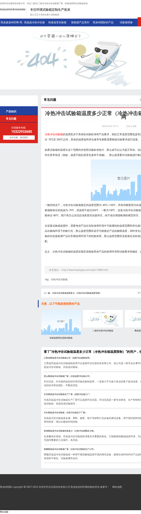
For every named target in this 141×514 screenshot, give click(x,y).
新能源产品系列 (80, 22)
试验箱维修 (126, 22)
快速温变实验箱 (57, 22)
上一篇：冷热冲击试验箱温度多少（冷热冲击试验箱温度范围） (73, 293)
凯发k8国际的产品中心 (103, 23)
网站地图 (117, 487)
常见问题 (9, 118)
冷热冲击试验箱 (59, 279)
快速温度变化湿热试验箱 (61, 338)
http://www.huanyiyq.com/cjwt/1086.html (85, 270)
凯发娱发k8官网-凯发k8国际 (13, 9)
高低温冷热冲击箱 (34, 22)
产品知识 (9, 111)
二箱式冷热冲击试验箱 (103, 330)
